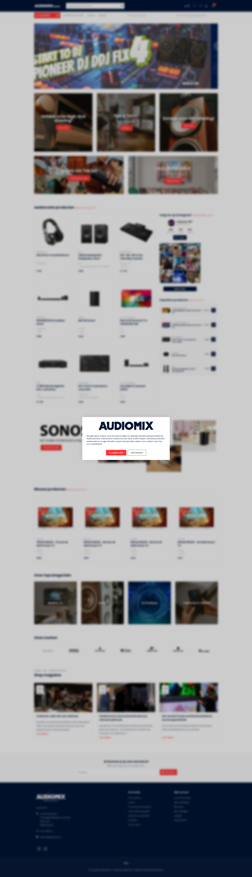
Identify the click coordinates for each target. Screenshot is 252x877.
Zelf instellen (137, 452)
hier (160, 441)
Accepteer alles (116, 452)
